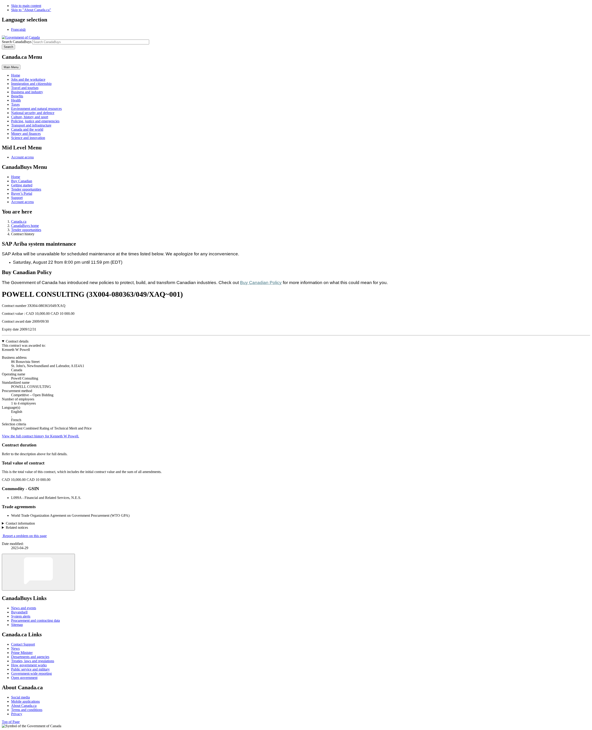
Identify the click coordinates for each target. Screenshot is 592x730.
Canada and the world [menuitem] (27, 129)
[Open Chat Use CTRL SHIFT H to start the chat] (38, 572)
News (15, 648)
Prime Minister (22, 653)
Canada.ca (18, 221)
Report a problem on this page (25, 536)
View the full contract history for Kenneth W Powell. (40, 436)
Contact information (20, 523)
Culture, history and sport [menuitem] (29, 117)
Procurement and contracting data (35, 620)
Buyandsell (19, 612)
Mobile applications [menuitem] (25, 701)
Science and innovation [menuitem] (28, 138)
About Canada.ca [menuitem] (24, 706)
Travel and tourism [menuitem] (24, 88)
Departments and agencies (30, 657)
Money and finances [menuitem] (26, 134)
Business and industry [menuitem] (27, 92)
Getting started (21, 185)
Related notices (17, 527)
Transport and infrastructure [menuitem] (31, 125)
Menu (11, 67)
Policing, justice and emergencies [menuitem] (35, 121)
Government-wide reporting (31, 673)
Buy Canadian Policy (261, 282)
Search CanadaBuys (16, 42)
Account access (22, 157)
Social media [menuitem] (20, 697)
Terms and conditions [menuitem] (26, 710)
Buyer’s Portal (21, 193)
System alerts (20, 616)
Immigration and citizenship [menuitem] (31, 84)
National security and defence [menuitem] (32, 113)
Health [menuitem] (16, 100)
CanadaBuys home (25, 226)
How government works (29, 665)
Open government (24, 678)
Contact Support (23, 644)
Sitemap (17, 625)
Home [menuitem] (15, 75)
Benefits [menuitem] (17, 96)
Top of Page (11, 722)
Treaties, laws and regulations (32, 661)
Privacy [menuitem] (16, 714)
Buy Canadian (21, 181)
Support (17, 198)
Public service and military (30, 669)
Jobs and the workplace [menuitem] (28, 79)
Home (15, 177)
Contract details (17, 341)
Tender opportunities (26, 189)
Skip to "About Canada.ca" (31, 10)
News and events (23, 608)
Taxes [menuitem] (15, 104)
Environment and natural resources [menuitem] (36, 109)
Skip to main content (26, 6)
